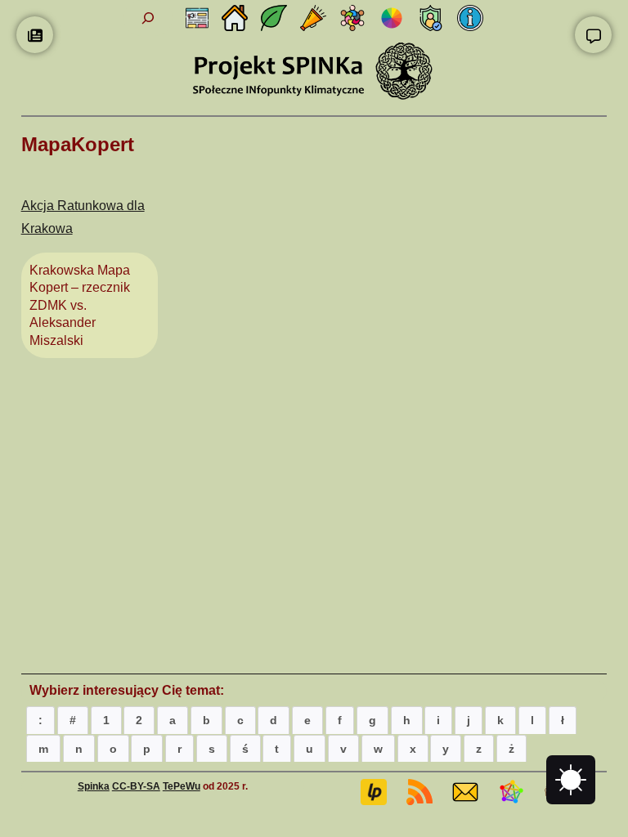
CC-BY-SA (136, 786)
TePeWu (181, 786)
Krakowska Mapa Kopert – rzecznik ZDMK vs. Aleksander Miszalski (79, 305)
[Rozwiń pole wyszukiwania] (148, 18)
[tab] (40, 719)
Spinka (94, 786)
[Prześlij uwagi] (593, 34)
